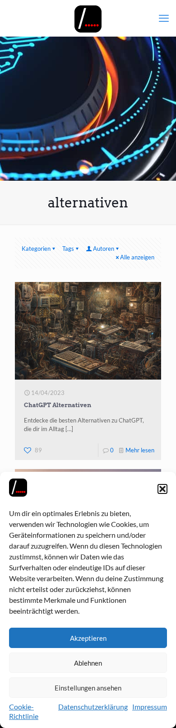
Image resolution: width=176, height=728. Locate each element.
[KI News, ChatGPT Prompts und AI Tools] (88, 18)
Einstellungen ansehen (88, 688)
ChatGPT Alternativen (57, 405)
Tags (68, 248)
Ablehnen (88, 663)
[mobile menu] (163, 18)
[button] (162, 488)
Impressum (149, 706)
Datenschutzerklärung (93, 706)
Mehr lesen (139, 450)
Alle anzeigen (137, 257)
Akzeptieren (88, 638)
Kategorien (36, 248)
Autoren (103, 248)
